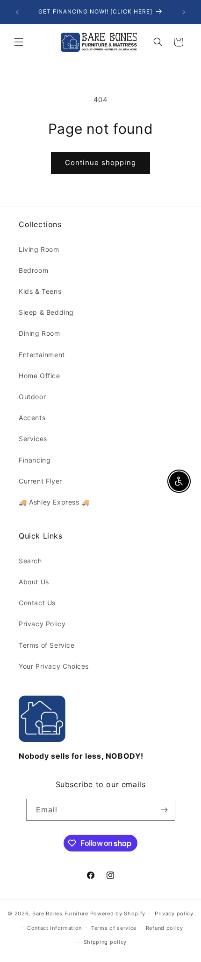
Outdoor (32, 397)
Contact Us (37, 603)
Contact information (54, 928)
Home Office (39, 376)
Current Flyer (40, 481)
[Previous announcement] (17, 12)
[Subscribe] (164, 810)
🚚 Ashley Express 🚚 (54, 502)
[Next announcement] (183, 12)
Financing (34, 460)
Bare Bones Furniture (60, 913)
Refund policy (164, 928)
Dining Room (39, 333)
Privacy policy (174, 913)
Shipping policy (105, 942)
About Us (34, 582)
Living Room (39, 249)
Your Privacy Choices (54, 666)
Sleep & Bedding (46, 312)
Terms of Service (47, 645)
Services (33, 439)
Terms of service (113, 928)
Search (30, 561)
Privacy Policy (42, 624)
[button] (18, 42)
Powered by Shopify (118, 913)
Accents (32, 418)
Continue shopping (100, 162)
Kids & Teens (40, 291)
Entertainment (42, 355)
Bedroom (33, 270)
